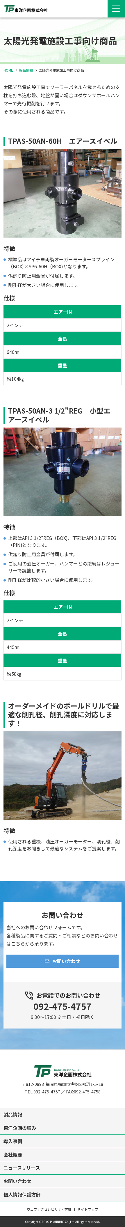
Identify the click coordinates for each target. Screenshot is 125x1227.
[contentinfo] (62, 1138)
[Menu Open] (116, 8)
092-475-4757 (62, 1006)
